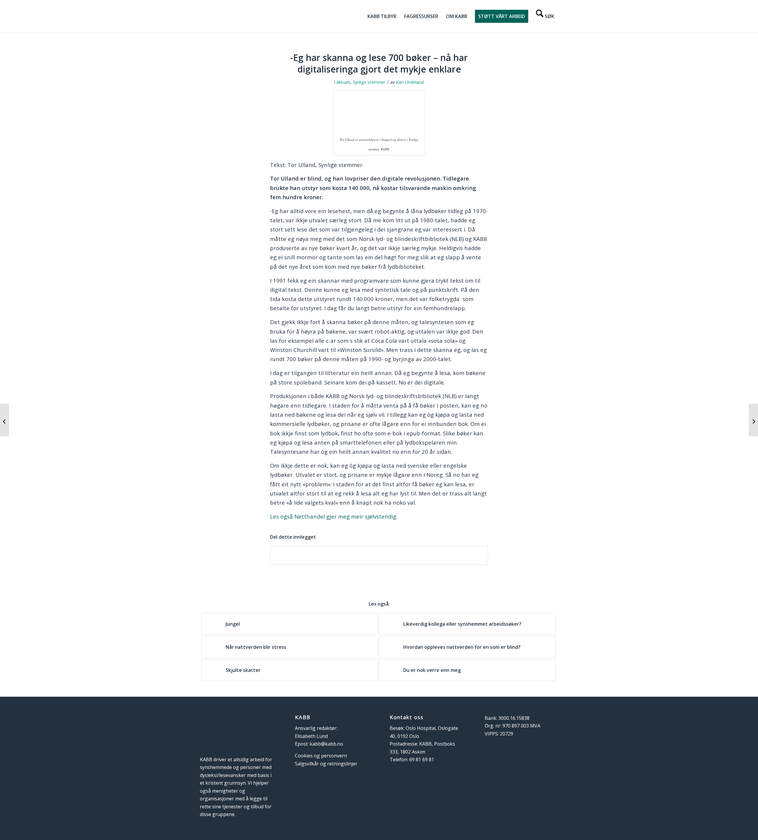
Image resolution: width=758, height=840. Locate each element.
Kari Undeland (410, 82)
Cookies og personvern (321, 755)
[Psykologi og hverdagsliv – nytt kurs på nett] (753, 420)
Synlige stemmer (369, 82)
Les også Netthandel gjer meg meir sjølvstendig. (333, 516)
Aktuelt (343, 82)
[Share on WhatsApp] (379, 555)
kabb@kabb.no (326, 744)
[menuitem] (382, 16)
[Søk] (545, 16)
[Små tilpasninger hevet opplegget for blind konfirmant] (4, 420)
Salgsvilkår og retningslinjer (326, 763)
